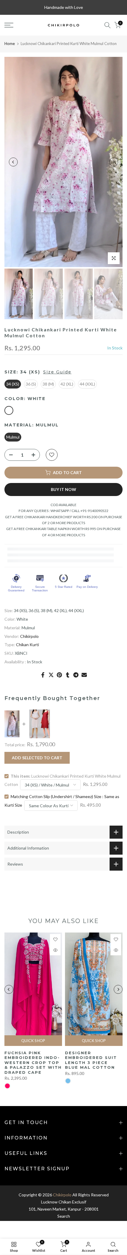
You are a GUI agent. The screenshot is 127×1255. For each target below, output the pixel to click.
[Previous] (13, 162)
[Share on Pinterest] (59, 674)
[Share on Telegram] (76, 674)
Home (9, 43)
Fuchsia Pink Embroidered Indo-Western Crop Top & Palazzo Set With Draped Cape (33, 1062)
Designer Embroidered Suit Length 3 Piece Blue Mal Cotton (91, 1060)
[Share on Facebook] (42, 674)
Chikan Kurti (27, 644)
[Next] (113, 162)
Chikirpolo (29, 636)
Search (63, 1216)
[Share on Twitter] (51, 674)
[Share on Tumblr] (67, 674)
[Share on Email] (84, 674)
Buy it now (63, 489)
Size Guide (57, 372)
